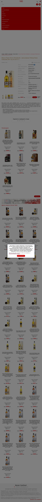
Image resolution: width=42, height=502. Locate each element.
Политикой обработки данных (14, 253)
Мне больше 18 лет (21, 255)
